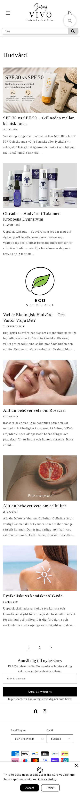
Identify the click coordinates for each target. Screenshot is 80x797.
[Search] (73, 31)
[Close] (76, 765)
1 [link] (29, 647)
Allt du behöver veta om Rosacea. (34, 410)
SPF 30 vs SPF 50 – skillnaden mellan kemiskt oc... (39, 120)
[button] (8, 12)
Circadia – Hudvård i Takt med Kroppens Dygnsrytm (32, 216)
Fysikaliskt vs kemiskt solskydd (33, 595)
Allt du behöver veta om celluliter (34, 505)
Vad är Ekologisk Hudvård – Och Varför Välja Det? (34, 317)
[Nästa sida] (51, 647)
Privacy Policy (47, 779)
